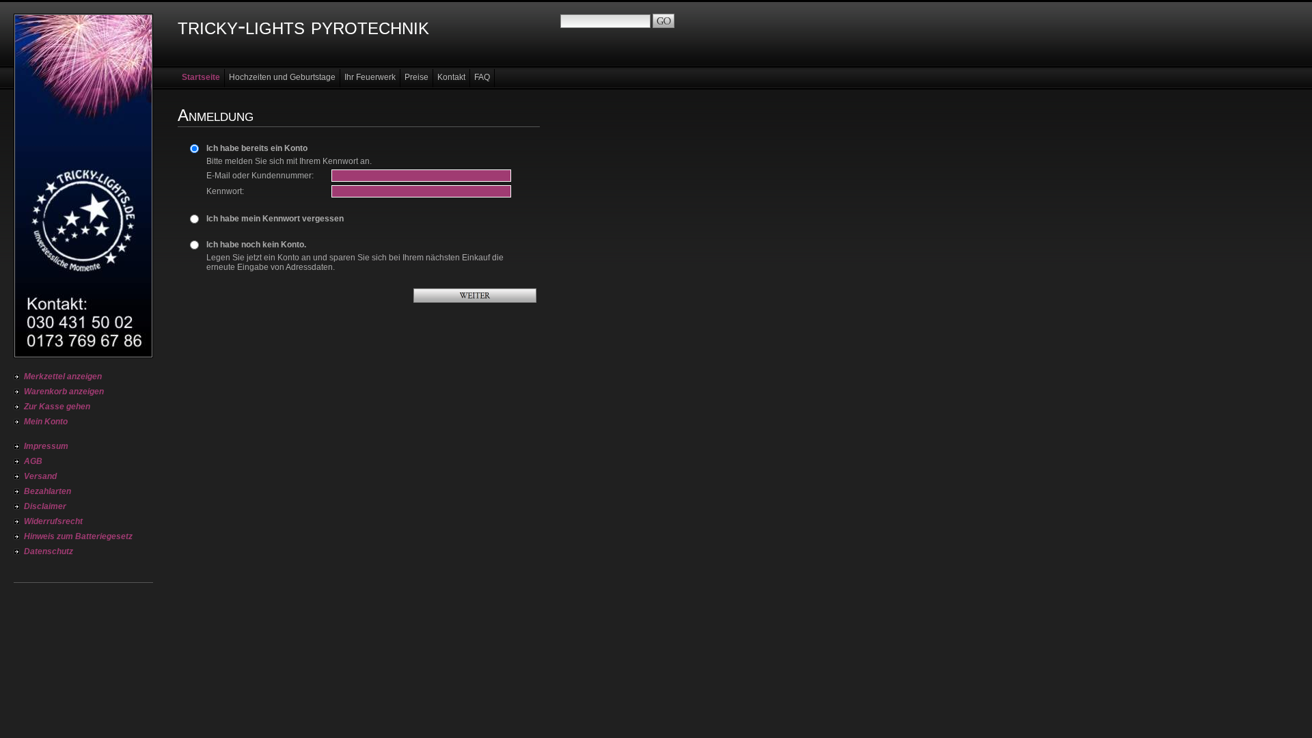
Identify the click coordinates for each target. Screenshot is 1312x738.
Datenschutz (48, 551)
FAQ (482, 77)
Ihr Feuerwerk (370, 77)
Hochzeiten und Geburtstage (282, 77)
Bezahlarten (47, 491)
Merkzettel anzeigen (63, 376)
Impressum (46, 446)
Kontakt (451, 77)
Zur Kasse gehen (57, 406)
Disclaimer (45, 506)
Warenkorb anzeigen (64, 391)
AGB (33, 461)
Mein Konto (46, 421)
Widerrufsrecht (53, 521)
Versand (40, 476)
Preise (416, 77)
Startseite (201, 77)
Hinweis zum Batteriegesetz (78, 536)
